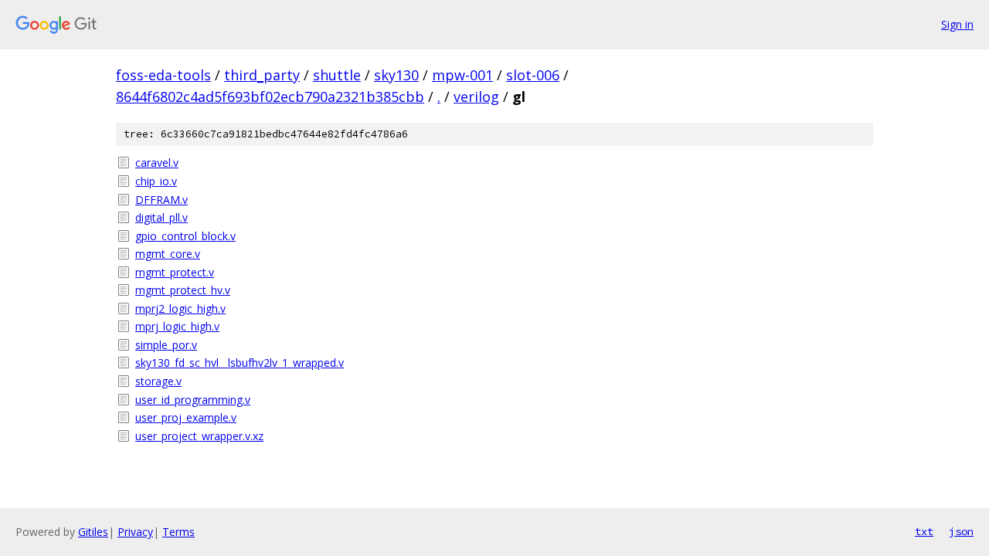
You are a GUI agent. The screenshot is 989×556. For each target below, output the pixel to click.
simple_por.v (166, 344)
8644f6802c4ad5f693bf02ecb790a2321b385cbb (270, 96)
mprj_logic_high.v (177, 326)
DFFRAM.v (161, 199)
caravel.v (156, 162)
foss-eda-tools (163, 75)
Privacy (135, 531)
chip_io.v (156, 181)
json (961, 531)
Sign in (957, 24)
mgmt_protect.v (174, 272)
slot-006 (532, 75)
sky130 (396, 75)
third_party (262, 75)
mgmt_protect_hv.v (182, 290)
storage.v (158, 381)
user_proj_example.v (185, 417)
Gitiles (93, 531)
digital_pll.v (161, 217)
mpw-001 (462, 75)
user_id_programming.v (192, 399)
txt (924, 531)
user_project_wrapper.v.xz (199, 436)
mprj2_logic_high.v (180, 308)
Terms (178, 531)
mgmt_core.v (167, 253)
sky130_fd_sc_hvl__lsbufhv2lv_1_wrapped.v (239, 362)
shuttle (337, 75)
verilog (476, 96)
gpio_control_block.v (185, 236)
